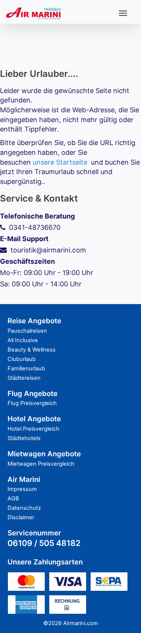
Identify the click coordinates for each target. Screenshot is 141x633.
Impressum (22, 489)
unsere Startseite (60, 162)
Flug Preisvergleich (32, 403)
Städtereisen (24, 378)
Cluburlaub (22, 359)
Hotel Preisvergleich (33, 428)
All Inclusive (23, 340)
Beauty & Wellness (32, 349)
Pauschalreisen (27, 330)
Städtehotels (24, 438)
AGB (13, 498)
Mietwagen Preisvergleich (41, 463)
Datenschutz (24, 508)
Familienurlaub (26, 368)
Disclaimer (21, 517)
